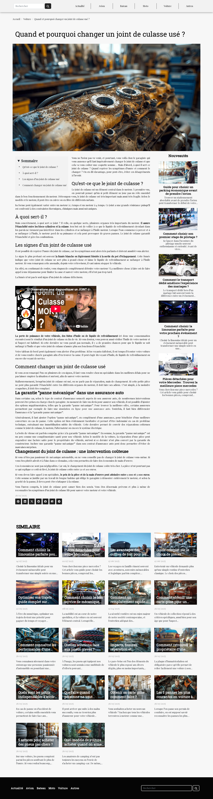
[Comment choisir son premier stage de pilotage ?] (178, 219)
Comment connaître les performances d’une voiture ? (37, 649)
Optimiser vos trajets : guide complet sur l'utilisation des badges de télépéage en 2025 (36, 604)
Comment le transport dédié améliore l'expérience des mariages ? (178, 283)
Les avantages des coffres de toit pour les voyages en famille (128, 554)
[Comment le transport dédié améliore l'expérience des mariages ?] (178, 265)
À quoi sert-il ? (30, 173)
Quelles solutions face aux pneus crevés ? (81, 647)
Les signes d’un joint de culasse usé (40, 179)
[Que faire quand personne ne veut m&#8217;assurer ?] (83, 687)
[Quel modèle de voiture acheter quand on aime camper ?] (83, 734)
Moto (145, 6)
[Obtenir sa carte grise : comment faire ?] (129, 687)
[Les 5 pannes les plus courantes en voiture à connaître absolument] (175, 687)
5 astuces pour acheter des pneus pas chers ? (36, 742)
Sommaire (29, 160)
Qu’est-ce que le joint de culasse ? (40, 166)
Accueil (16, 19)
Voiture (167, 6)
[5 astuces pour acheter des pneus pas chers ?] (37, 734)
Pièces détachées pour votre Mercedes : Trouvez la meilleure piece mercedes (178, 382)
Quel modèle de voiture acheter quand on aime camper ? (83, 744)
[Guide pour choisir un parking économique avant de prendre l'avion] (178, 172)
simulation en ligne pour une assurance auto (84, 408)
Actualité (79, 6)
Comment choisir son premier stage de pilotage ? (178, 235)
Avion (102, 6)
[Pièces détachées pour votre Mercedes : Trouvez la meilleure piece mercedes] (178, 364)
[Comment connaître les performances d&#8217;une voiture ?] (37, 639)
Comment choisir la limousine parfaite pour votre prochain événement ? (178, 331)
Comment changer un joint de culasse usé (44, 185)
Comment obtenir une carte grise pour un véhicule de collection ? (175, 601)
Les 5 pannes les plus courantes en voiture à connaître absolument (174, 696)
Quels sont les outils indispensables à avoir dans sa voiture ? (36, 696)
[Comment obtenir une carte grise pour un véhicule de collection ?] (175, 592)
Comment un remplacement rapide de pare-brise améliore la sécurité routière (130, 604)
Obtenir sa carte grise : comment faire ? (128, 694)
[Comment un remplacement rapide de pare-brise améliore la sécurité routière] (129, 592)
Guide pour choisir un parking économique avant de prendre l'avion (178, 190)
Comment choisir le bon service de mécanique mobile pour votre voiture (83, 604)
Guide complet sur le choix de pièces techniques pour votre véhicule (174, 556)
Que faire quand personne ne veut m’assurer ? (78, 696)
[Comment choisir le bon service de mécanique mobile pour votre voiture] (83, 592)
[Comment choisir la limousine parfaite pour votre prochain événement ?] (178, 312)
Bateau (123, 6)
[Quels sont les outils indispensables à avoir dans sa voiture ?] (37, 687)
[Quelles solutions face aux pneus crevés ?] (83, 639)
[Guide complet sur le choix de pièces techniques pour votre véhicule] (175, 544)
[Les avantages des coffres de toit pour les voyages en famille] (129, 544)
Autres (189, 6)
